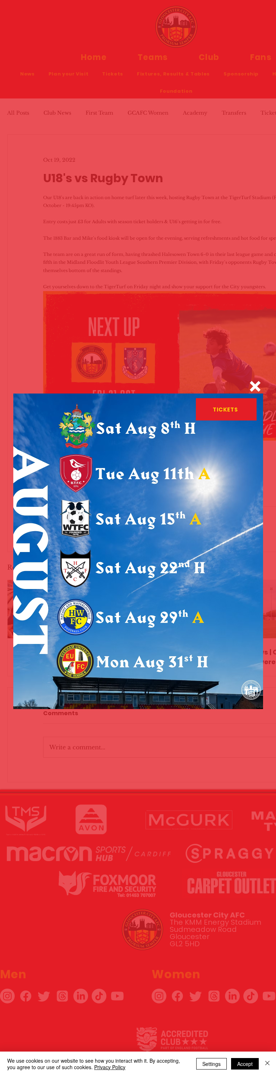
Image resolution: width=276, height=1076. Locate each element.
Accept (245, 1063)
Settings (211, 1063)
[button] (255, 386)
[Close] (267, 1063)
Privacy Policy (109, 1067)
